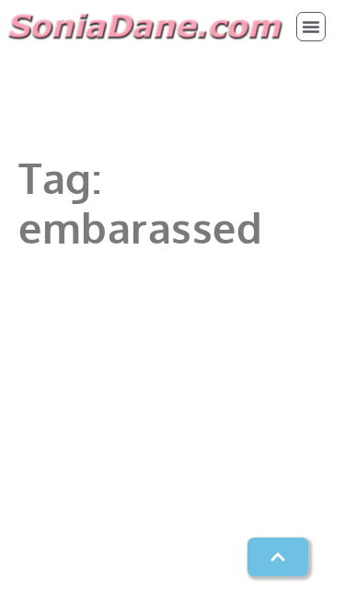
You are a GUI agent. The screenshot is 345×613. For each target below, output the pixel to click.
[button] (311, 26)
